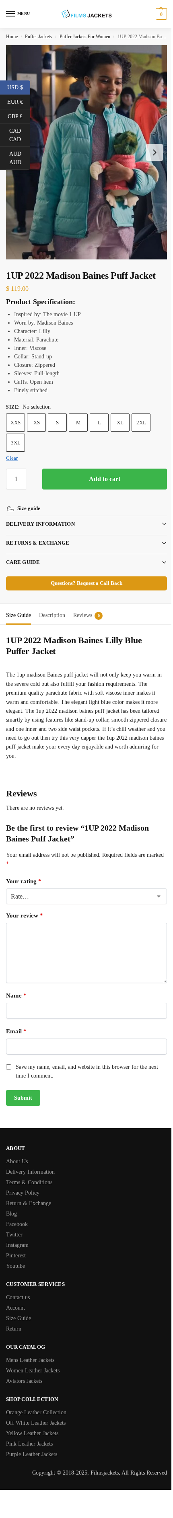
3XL (16, 443)
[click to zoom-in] (86, 152)
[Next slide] (154, 152)
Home (12, 36)
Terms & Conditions (29, 1174)
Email (16, 1023)
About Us (17, 1153)
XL (120, 423)
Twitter (14, 1227)
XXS (15, 423)
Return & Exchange (28, 1195)
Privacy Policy (22, 1185)
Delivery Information (40, 516)
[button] (160, 14)
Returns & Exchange (37, 535)
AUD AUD (19, 158)
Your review (24, 907)
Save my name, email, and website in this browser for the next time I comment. (87, 1063)
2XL (141, 423)
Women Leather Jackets (33, 1363)
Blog (11, 1206)
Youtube (15, 1258)
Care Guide (23, 554)
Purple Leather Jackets (31, 1446)
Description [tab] (52, 607)
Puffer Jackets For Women (85, 36)
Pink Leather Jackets (29, 1436)
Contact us (18, 1289)
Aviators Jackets (24, 1373)
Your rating (23, 873)
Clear (12, 458)
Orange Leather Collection (36, 1404)
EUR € (18, 101)
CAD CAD (19, 135)
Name (16, 987)
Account (15, 1300)
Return (13, 1321)
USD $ (18, 87)
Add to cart (104, 478)
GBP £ (19, 115)
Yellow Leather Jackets (32, 1425)
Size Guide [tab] (18, 607)
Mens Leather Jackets (30, 1352)
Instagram (17, 1237)
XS (36, 423)
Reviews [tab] (86, 607)
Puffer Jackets (38, 36)
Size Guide (18, 1310)
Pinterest (16, 1247)
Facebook (17, 1216)
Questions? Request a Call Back (83, 575)
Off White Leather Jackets (36, 1415)
